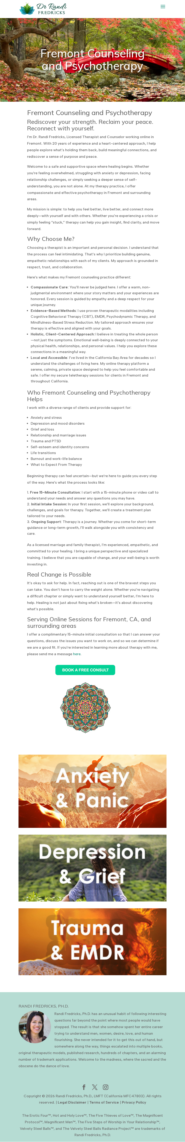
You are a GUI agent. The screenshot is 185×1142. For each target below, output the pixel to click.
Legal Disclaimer (72, 1102)
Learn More (92, 795)
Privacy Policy (134, 1102)
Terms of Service (104, 1102)
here (77, 654)
